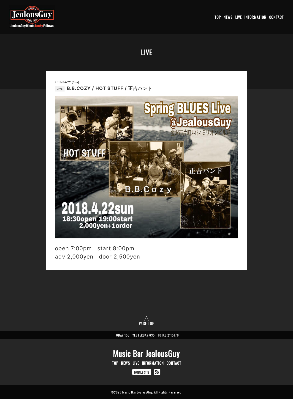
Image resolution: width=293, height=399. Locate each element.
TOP (217, 17)
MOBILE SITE (141, 372)
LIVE (238, 17)
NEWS (228, 17)
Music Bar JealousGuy (146, 353)
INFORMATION (255, 17)
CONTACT (276, 17)
